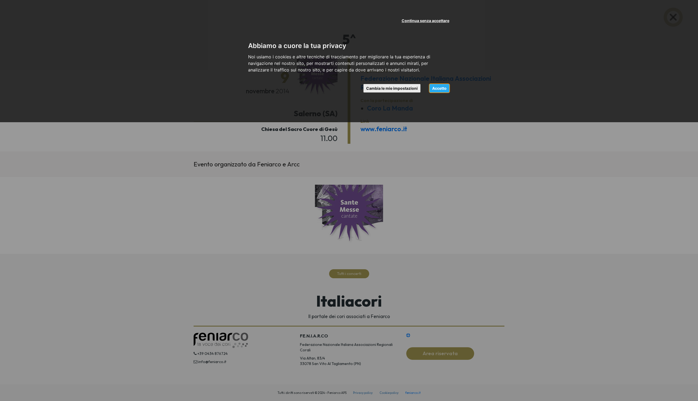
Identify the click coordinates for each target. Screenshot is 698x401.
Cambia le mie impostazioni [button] (392, 88)
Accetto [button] (439, 88)
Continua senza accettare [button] (425, 20)
